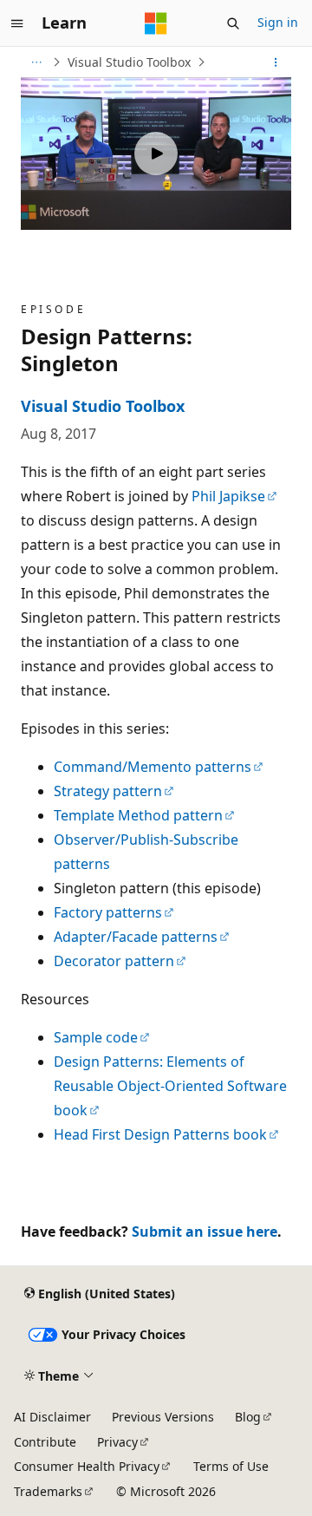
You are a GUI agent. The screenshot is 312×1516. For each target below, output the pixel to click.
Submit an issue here (204, 1231)
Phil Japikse (228, 496)
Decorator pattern (114, 960)
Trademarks (48, 1491)
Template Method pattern (138, 815)
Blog (248, 1416)
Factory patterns (108, 912)
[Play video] (156, 153)
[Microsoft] (156, 23)
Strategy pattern (108, 790)
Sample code (96, 1037)
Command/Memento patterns (152, 766)
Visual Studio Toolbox (129, 62)
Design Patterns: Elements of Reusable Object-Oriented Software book (170, 1086)
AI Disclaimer (52, 1416)
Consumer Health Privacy (86, 1466)
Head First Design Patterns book (160, 1134)
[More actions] (276, 62)
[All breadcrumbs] (36, 62)
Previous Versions (163, 1416)
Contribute (45, 1442)
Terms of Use (231, 1466)
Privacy (117, 1442)
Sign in (277, 22)
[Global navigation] (17, 23)
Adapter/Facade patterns (136, 936)
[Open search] (233, 23)
